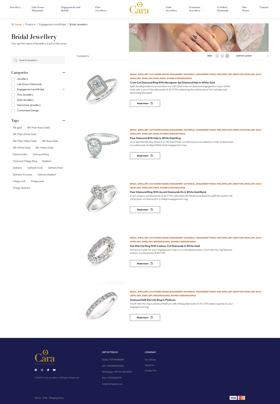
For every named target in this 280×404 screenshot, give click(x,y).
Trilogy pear (37, 181)
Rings (156, 78)
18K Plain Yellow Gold (24, 141)
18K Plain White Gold (24, 134)
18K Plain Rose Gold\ (38, 127)
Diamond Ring (41, 154)
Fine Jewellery (25, 94)
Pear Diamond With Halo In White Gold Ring (155, 138)
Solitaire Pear (55, 167)
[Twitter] (48, 370)
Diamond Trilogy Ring (25, 161)
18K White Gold (21, 147)
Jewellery (22, 78)
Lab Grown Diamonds (29, 84)
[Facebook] (36, 370)
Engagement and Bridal (30, 89)
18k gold (17, 127)
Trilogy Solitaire (21, 187)
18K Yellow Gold (44, 147)
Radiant (46, 161)
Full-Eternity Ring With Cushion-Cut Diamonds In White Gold (165, 246)
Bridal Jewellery (139, 74)
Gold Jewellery (25, 99)
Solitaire (17, 167)
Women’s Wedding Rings (179, 78)
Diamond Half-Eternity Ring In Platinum (152, 299)
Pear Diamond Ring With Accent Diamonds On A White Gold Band (168, 192)
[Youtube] (54, 370)
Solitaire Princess (22, 174)
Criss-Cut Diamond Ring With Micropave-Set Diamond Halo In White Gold (172, 82)
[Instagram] (42, 370)
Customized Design (28, 110)
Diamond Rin (20, 154)
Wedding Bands (161, 241)
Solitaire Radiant (47, 174)
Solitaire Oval (34, 167)
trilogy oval (19, 181)
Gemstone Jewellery (29, 105)
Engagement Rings (206, 74)
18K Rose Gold (50, 141)
